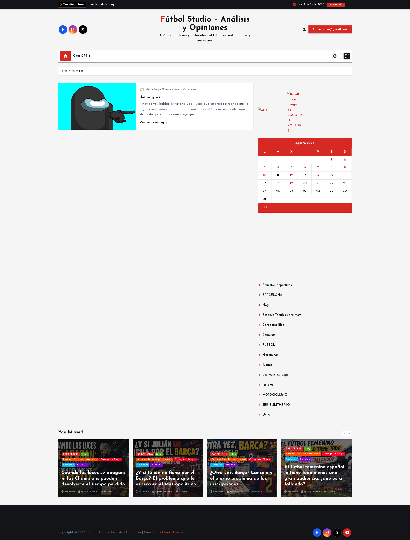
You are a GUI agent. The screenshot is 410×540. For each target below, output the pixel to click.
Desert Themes (173, 532)
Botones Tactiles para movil (282, 315)
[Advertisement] (305, 250)
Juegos (267, 365)
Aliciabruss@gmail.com (330, 29)
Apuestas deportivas (277, 285)
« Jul (264, 207)
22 (331, 183)
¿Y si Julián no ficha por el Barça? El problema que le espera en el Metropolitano (166, 478)
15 (331, 175)
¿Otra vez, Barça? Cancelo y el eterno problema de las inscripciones (241, 478)
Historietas (270, 355)
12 (291, 175)
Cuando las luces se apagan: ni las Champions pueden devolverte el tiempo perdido (93, 478)
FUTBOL (268, 345)
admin (148, 89)
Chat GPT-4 (81, 55)
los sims (268, 385)
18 (278, 183)
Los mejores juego (275, 375)
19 (291, 183)
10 (264, 175)
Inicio (64, 71)
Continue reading (152, 122)
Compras (268, 335)
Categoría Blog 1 (274, 325)
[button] (344, 433)
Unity (266, 414)
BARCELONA (272, 295)
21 (318, 183)
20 (305, 183)
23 (345, 183)
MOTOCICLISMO (274, 394)
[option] (93, 468)
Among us (77, 71)
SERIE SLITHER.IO (276, 405)
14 (318, 175)
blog (156, 89)
